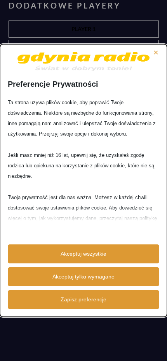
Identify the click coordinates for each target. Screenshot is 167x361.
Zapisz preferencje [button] (83, 299)
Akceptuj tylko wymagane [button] (83, 276)
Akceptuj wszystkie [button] (83, 254)
